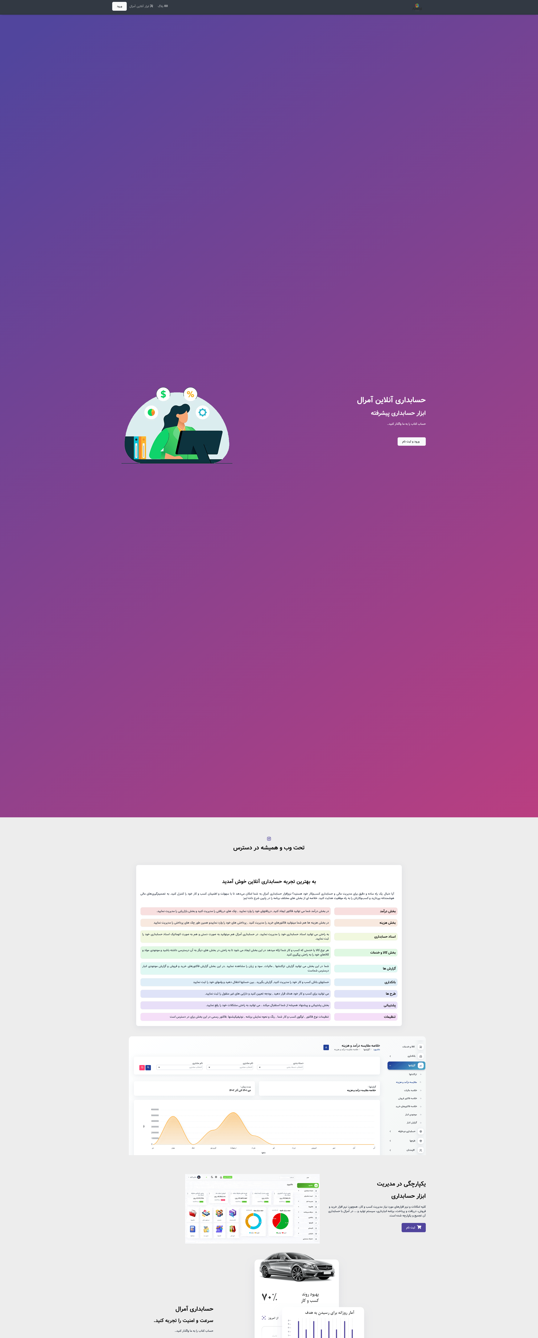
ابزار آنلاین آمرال (139, 6)
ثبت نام (410, 1227)
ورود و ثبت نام (410, 441)
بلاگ (161, 6)
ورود (119, 6)
